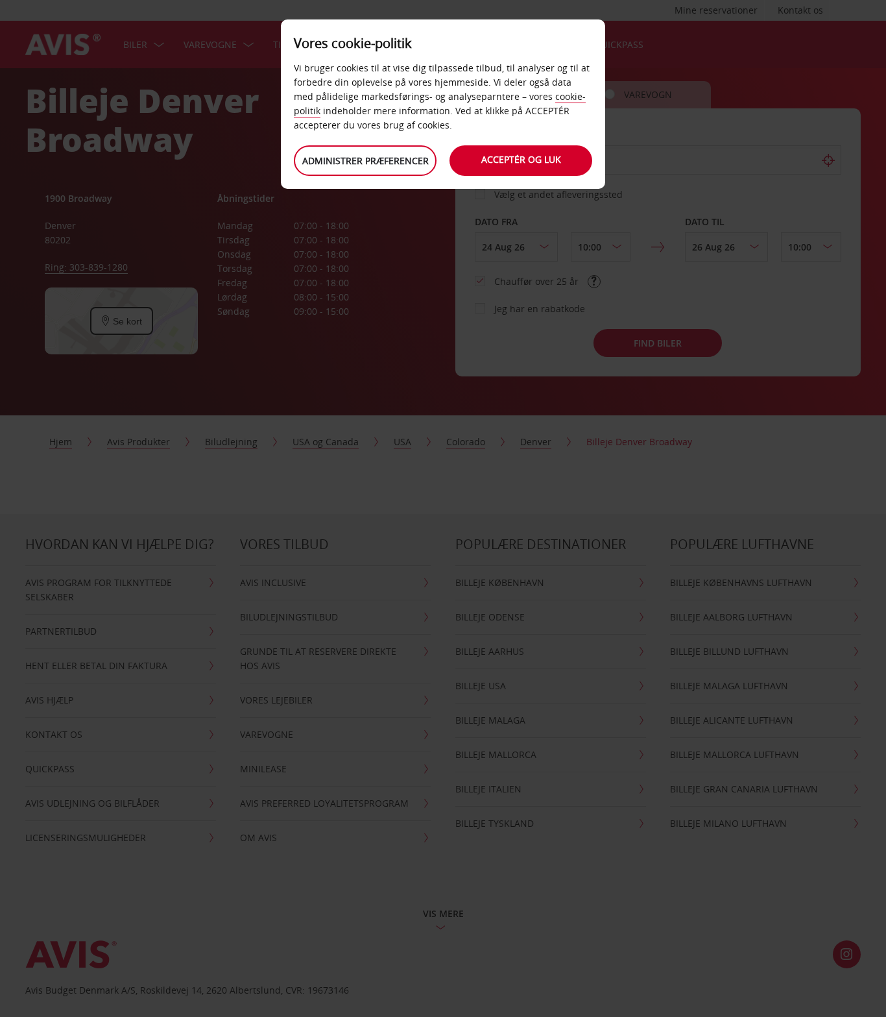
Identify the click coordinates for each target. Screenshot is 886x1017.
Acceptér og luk (521, 159)
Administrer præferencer (365, 160)
